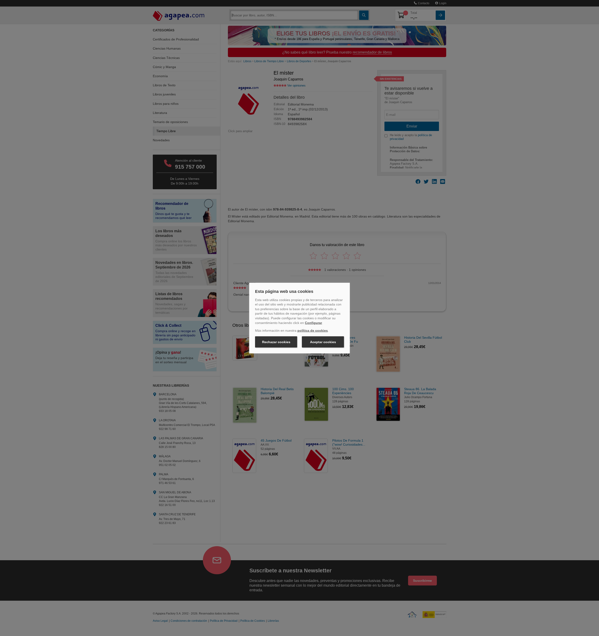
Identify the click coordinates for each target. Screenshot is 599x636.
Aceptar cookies (323, 342)
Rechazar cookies (276, 342)
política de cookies (312, 330)
